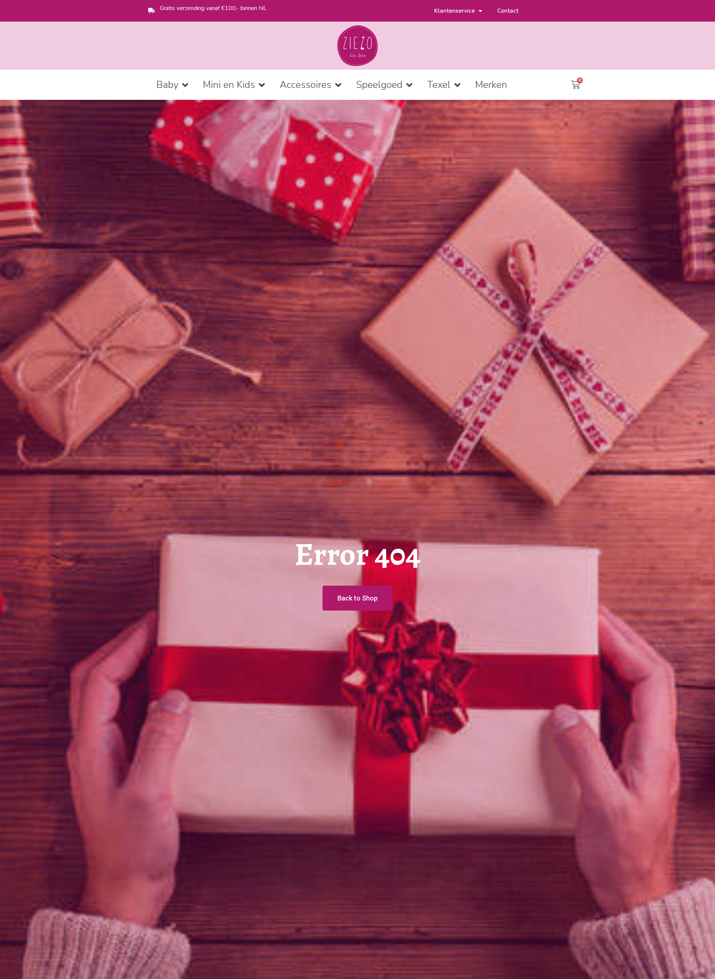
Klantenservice (454, 11)
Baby (167, 84)
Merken (491, 84)
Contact (507, 11)
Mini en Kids (229, 84)
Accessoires (305, 84)
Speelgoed (379, 84)
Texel (439, 84)
